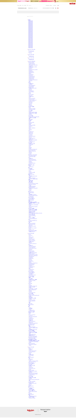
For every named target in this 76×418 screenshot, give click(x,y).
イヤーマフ (30, 129)
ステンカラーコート (31, 72)
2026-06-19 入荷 (30, 24)
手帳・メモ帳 (30, 181)
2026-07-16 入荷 (30, 40)
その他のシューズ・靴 (32, 143)
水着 (29, 395)
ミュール (30, 153)
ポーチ (30, 328)
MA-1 (29, 81)
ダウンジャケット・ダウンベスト (33, 255)
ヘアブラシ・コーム (31, 229)
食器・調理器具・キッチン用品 (32, 339)
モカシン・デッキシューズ (32, 289)
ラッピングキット (31, 166)
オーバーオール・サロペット (32, 155)
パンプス (30, 145)
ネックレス (30, 111)
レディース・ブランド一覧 (31, 49)
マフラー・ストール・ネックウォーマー (34, 116)
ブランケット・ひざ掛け (32, 211)
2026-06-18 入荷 (30, 23)
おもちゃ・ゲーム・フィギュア (33, 210)
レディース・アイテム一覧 (31, 61)
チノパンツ (30, 352)
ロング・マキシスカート (32, 85)
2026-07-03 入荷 (30, 34)
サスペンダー (30, 303)
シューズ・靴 (30, 142)
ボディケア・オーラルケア (31, 223)
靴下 (29, 193)
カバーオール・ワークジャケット (33, 79)
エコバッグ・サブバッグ (32, 136)
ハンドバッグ (30, 135)
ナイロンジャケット (31, 269)
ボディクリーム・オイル (32, 224)
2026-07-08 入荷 (30, 37)
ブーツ (30, 146)
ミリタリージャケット (32, 266)
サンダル (30, 148)
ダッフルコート (31, 67)
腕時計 (30, 277)
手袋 (29, 118)
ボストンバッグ (31, 133)
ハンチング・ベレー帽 (32, 172)
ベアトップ (30, 103)
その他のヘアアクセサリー (32, 186)
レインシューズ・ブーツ (32, 292)
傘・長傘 (30, 120)
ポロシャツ (30, 104)
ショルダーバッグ (31, 131)
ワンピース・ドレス (31, 382)
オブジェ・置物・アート (32, 390)
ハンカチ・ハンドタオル (32, 381)
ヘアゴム (30, 185)
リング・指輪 (30, 110)
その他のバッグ (31, 320)
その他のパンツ (31, 158)
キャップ (30, 171)
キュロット (30, 161)
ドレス (30, 92)
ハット (30, 170)
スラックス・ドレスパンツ (32, 159)
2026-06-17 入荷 (30, 22)
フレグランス (30, 221)
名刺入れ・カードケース (32, 326)
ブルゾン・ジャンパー (32, 253)
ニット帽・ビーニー (31, 169)
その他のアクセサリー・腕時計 (33, 279)
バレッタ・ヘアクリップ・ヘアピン (33, 183)
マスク (30, 128)
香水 (29, 222)
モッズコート (30, 70)
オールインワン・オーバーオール (32, 154)
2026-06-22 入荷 (30, 26)
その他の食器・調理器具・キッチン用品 (34, 340)
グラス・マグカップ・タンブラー (33, 206)
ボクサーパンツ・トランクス (32, 344)
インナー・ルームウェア (31, 343)
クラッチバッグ (31, 132)
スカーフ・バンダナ (31, 122)
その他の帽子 (30, 168)
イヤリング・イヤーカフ (32, 109)
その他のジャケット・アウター (33, 252)
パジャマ (30, 345)
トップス (29, 93)
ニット (30, 97)
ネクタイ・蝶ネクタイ (32, 198)
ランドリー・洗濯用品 (32, 217)
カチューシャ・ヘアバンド (32, 184)
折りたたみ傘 (30, 119)
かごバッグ (30, 393)
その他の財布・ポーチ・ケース (33, 329)
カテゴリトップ (28, 16)
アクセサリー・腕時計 (31, 106)
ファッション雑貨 (30, 293)
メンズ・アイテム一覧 (31, 233)
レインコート (30, 80)
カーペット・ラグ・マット (32, 334)
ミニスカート (30, 84)
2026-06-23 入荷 (30, 27)
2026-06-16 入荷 (30, 21)
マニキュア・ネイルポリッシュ (33, 220)
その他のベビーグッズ (32, 231)
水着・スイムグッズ (31, 394)
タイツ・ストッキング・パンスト (33, 195)
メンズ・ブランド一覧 (31, 54)
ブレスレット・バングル (32, 108)
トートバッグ (30, 134)
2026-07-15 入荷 (30, 39)
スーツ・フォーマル (31, 197)
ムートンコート (31, 270)
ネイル (29, 219)
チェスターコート (31, 71)
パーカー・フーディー (32, 239)
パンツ (29, 157)
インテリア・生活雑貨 (31, 208)
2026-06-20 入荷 (30, 25)
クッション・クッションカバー (33, 218)
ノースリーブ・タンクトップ (32, 243)
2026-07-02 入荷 (30, 33)
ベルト (30, 121)
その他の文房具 (31, 180)
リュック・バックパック (32, 314)
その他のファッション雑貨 (32, 117)
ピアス (30, 107)
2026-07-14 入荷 (30, 38)
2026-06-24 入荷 (30, 28)
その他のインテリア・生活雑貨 (33, 209)
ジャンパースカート (31, 91)
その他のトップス (31, 96)
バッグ (29, 130)
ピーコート (30, 68)
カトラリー (30, 207)
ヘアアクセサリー (30, 182)
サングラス (30, 123)
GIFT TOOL (30, 52)
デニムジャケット (31, 74)
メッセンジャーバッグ (32, 141)
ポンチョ (30, 73)
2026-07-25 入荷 (30, 47)
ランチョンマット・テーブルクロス (33, 204)
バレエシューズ (31, 144)
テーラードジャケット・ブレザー (33, 69)
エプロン (30, 205)
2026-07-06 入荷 (30, 35)
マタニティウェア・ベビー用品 (32, 230)
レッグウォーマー (31, 196)
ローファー (30, 290)
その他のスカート (31, 83)
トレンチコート (31, 257)
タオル (30, 216)
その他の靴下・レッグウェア (32, 194)
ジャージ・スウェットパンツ (32, 160)
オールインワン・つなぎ (32, 156)
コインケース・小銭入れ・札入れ (33, 327)
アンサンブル (30, 105)
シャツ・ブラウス (31, 94)
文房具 (29, 179)
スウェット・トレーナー (32, 98)
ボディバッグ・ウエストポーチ (33, 316)
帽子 (29, 167)
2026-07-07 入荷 (30, 36)
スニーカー (30, 147)
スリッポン (30, 291)
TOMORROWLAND (31, 56)
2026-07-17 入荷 (30, 41)
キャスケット (30, 173)
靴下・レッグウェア (31, 191)
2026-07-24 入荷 (30, 46)
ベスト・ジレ (30, 95)
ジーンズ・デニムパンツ (32, 247)
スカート (29, 82)
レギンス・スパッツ (31, 192)
